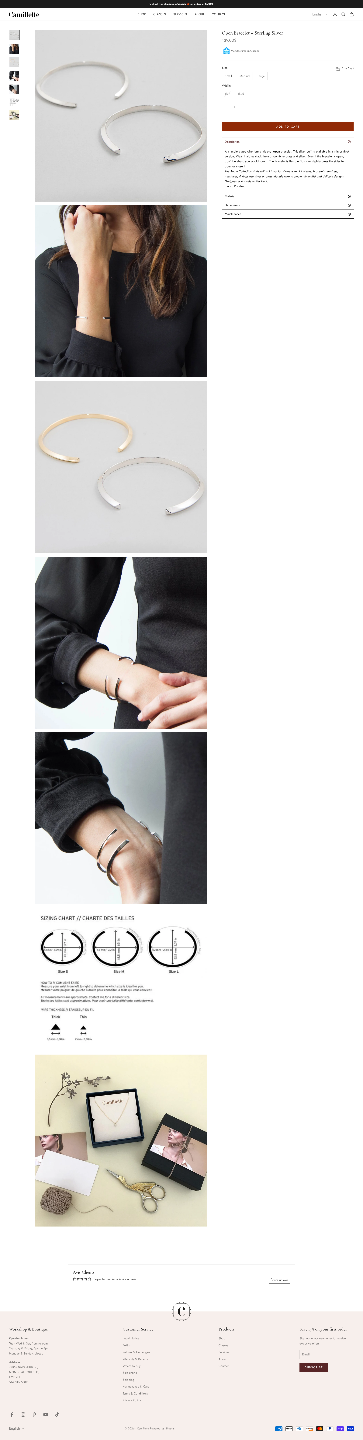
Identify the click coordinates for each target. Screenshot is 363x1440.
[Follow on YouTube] (45, 1414)
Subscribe (314, 1367)
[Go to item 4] (14, 76)
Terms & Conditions (135, 1393)
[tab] (288, 214)
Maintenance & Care (136, 1386)
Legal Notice (131, 1338)
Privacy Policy (132, 1400)
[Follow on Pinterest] (34, 1414)
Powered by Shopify (162, 1428)
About (199, 14)
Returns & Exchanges (136, 1352)
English (317, 14)
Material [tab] (230, 196)
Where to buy (131, 1366)
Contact (218, 14)
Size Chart (347, 68)
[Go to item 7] (14, 115)
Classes (159, 14)
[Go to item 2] (14, 48)
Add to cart (288, 127)
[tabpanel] (288, 169)
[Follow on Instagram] (23, 1414)
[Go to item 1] (14, 35)
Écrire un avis (279, 1280)
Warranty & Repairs (135, 1359)
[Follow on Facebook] (11, 1414)
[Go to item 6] (14, 102)
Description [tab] (232, 141)
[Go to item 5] (14, 89)
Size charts (130, 1373)
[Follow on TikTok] (57, 1414)
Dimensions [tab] (232, 205)
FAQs (126, 1345)
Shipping (128, 1380)
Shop (142, 14)
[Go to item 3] (14, 62)
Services (180, 14)
